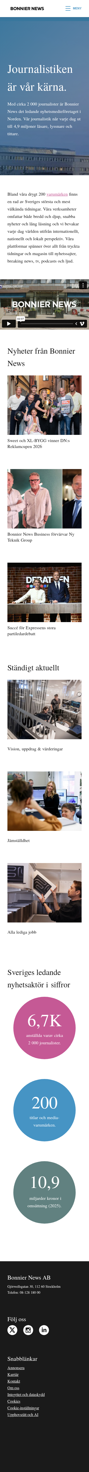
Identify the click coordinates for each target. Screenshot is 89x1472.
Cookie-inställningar (23, 1407)
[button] (74, 8)
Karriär (13, 1374)
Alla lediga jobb (21, 932)
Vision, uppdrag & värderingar (35, 749)
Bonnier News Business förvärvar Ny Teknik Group (40, 537)
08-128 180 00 (30, 1292)
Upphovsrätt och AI (22, 1414)
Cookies (13, 1401)
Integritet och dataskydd (26, 1394)
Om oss (13, 1387)
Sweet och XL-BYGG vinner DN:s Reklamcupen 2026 (38, 443)
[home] (25, 8)
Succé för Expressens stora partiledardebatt (31, 630)
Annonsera (15, 1367)
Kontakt (13, 1381)
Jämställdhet (18, 840)
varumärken (57, 194)
